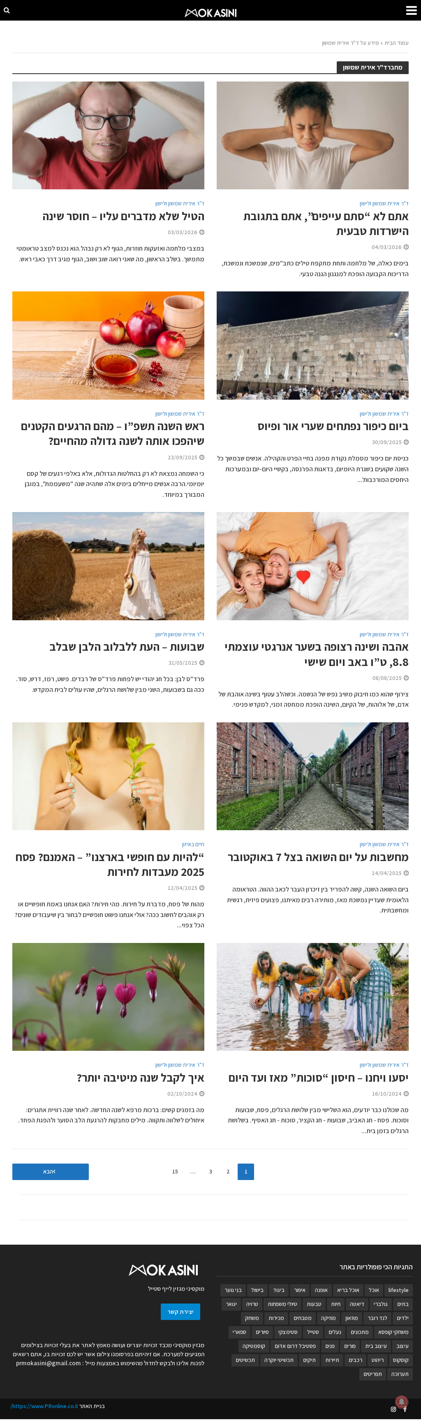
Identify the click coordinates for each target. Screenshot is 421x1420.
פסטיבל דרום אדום (295, 1346)
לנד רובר (377, 1318)
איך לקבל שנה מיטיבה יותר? (140, 1077)
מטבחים (303, 1318)
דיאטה (357, 1304)
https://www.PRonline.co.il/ (44, 1406)
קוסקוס (401, 1360)
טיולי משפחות (282, 1304)
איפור (299, 1290)
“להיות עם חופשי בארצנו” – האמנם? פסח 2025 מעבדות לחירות (109, 864)
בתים (403, 1304)
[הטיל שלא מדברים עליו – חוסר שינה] (108, 134)
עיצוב (402, 1346)
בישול (257, 1290)
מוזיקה (328, 1318)
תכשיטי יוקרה (279, 1360)
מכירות (276, 1318)
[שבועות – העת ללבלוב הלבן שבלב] (108, 565)
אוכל (374, 1290)
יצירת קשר (180, 1311)
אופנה (321, 1290)
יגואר (231, 1304)
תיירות (332, 1360)
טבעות (314, 1304)
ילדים (403, 1318)
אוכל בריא (348, 1290)
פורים (350, 1346)
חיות (335, 1304)
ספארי (239, 1332)
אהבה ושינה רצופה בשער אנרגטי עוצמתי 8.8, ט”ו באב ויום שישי (316, 654)
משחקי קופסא (393, 1332)
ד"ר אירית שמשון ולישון (384, 203)
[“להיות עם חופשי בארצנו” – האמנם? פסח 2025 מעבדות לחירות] (108, 775)
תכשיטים (245, 1360)
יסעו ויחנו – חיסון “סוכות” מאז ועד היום (319, 1077)
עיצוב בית (376, 1346)
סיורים (262, 1332)
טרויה (252, 1304)
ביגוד (279, 1290)
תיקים (309, 1360)
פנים (330, 1346)
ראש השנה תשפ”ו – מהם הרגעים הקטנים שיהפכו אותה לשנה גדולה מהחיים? (112, 433)
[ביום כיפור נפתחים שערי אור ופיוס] (313, 344)
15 (175, 1171)
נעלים (334, 1332)
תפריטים (372, 1374)
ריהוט (378, 1360)
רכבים (355, 1360)
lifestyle (399, 1290)
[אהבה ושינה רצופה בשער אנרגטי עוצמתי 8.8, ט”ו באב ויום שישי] (313, 565)
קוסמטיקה (254, 1346)
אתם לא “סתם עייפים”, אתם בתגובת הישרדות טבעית (326, 223)
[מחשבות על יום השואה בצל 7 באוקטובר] (313, 775)
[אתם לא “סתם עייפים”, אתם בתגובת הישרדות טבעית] (313, 134)
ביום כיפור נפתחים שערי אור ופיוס (333, 426)
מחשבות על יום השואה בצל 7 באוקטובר (318, 857)
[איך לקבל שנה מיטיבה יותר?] (108, 996)
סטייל (313, 1332)
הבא (48, 1171)
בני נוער (233, 1290)
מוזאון (351, 1318)
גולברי (381, 1304)
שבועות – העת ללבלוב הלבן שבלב (126, 646)
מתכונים (360, 1332)
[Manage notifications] (401, 1401)
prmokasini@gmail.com (48, 1363)
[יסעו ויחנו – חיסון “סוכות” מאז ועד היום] (313, 996)
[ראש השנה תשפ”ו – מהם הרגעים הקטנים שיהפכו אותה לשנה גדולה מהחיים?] (108, 345)
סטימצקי (288, 1332)
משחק (252, 1318)
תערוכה (400, 1374)
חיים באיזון (193, 844)
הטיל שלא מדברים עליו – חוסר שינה (123, 216)
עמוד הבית (396, 43)
